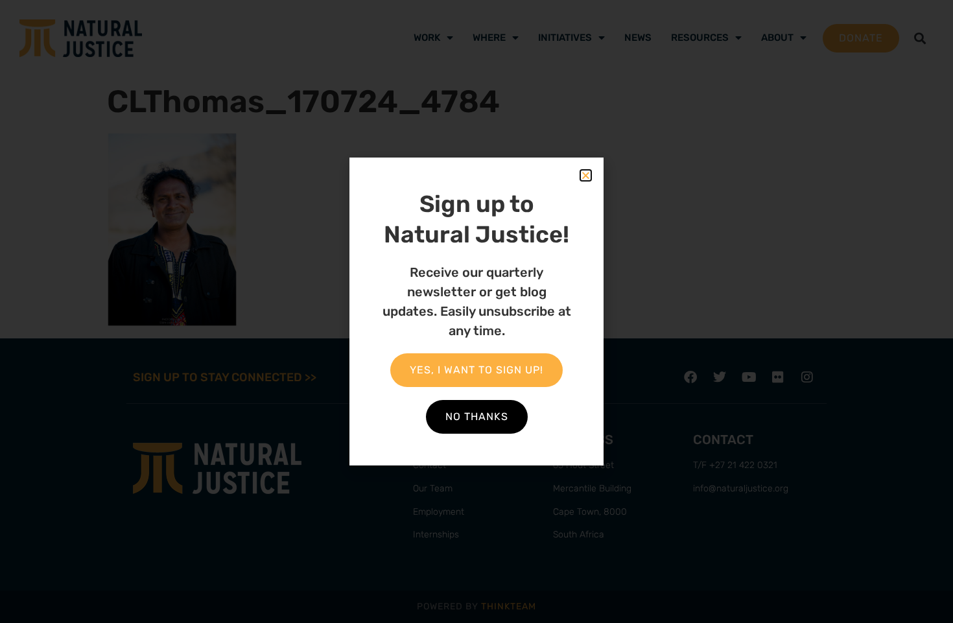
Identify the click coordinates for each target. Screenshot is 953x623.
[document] (476, 311)
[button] (586, 175)
